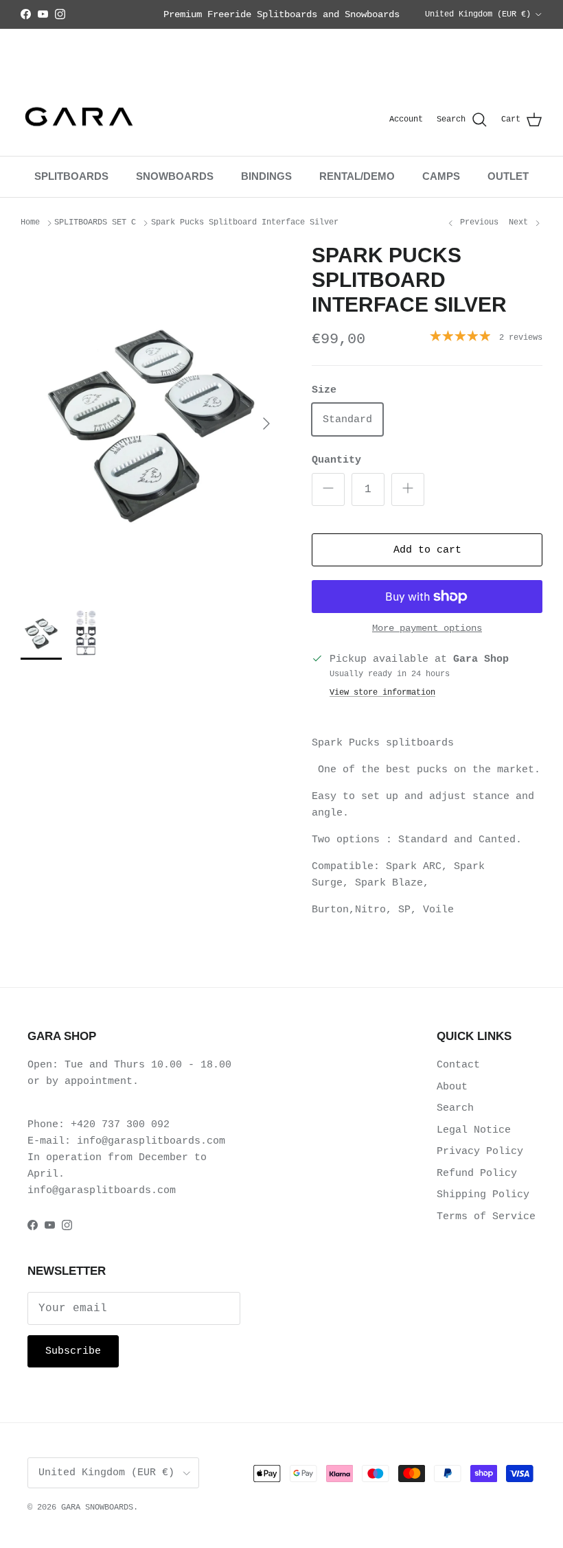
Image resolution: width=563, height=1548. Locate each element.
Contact (458, 1065)
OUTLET (508, 176)
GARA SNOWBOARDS (97, 1507)
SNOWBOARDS (175, 176)
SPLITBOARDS (71, 176)
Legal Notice (474, 1130)
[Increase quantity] (407, 489)
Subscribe (73, 1351)
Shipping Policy (483, 1195)
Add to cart (427, 550)
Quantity (336, 460)
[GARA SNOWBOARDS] (79, 120)
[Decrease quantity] (328, 489)
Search (455, 1108)
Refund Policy (477, 1173)
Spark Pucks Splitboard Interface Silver (244, 222)
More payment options (427, 628)
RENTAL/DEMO (357, 176)
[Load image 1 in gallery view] (151, 417)
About (452, 1087)
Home (30, 222)
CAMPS (441, 176)
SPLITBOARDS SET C (95, 222)
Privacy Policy (480, 1151)
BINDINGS (266, 176)
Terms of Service (486, 1217)
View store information (382, 692)
